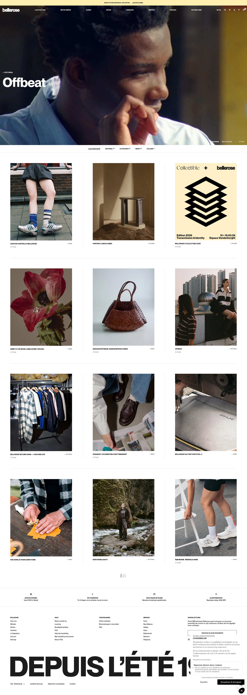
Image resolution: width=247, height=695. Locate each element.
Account (13, 636)
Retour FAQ (59, 639)
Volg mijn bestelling (61, 633)
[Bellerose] (11, 10)
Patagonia (146, 639)
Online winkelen (104, 621)
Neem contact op (61, 621)
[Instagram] (189, 639)
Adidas (145, 627)
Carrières (13, 630)
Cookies (72, 684)
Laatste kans (137, 2)
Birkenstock (147, 633)
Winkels (13, 624)
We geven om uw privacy (201, 660)
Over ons (13, 621)
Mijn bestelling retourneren (64, 636)
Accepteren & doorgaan (230, 682)
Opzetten (204, 682)
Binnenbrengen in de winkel (109, 624)
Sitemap (13, 639)
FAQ (56, 630)
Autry (145, 621)
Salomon (146, 636)
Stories (12, 627)
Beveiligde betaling (61, 627)
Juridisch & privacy (36, 684)
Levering (58, 624)
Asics (145, 630)
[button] (242, 691)
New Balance (148, 624)
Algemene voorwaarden (56, 684)
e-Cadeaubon (15, 633)
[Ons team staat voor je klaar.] (225, 10)
